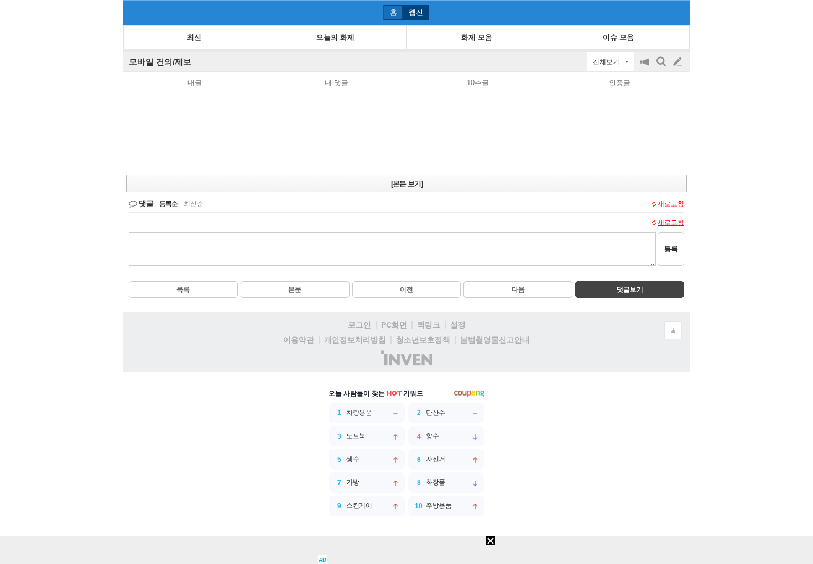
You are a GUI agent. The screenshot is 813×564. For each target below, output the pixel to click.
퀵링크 (428, 324)
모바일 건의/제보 (160, 61)
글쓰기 (678, 61)
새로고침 (671, 204)
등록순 (168, 204)
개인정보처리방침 (355, 339)
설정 (458, 324)
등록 (671, 249)
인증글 (619, 82)
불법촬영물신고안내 (495, 339)
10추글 (478, 82)
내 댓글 (336, 82)
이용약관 (298, 339)
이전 (406, 289)
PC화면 (394, 324)
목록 (183, 289)
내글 (194, 82)
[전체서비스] (677, 12)
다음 (518, 289)
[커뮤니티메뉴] (135, 12)
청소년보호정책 (423, 339)
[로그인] (657, 12)
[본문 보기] (407, 184)
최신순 (194, 204)
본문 (294, 289)
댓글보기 (630, 289)
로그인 (359, 324)
